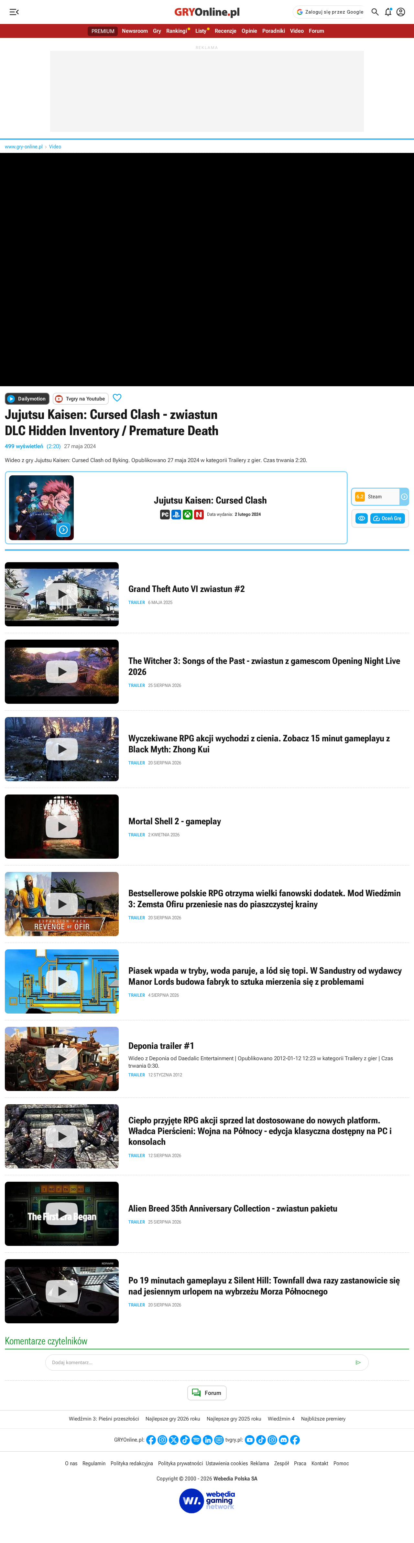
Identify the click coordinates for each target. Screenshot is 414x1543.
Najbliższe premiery (323, 1419)
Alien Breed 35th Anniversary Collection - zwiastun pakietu (207, 1213)
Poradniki (273, 31)
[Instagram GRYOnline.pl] (162, 1440)
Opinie (249, 31)
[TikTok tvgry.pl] (261, 1440)
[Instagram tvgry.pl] (272, 1440)
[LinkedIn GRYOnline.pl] (207, 1440)
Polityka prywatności (180, 1463)
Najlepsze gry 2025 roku (234, 1419)
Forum (316, 31)
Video (297, 31)
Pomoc (341, 1463)
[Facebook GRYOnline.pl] (151, 1440)
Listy (200, 31)
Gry (157, 31)
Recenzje (225, 31)
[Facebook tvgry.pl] (295, 1440)
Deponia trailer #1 (207, 1058)
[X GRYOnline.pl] (174, 1440)
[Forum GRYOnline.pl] (219, 1440)
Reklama (259, 1463)
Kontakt (319, 1463)
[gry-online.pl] (207, 12)
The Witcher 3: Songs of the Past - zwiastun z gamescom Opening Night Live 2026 (207, 671)
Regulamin (93, 1463)
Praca (300, 1463)
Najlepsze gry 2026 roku (173, 1419)
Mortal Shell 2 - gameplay (207, 826)
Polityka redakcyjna (132, 1463)
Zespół (281, 1463)
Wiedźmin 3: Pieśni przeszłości (104, 1419)
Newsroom (135, 31)
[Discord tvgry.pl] (284, 1440)
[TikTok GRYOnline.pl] (185, 1440)
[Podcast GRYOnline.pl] (196, 1440)
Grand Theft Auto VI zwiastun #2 (207, 594)
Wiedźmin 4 (281, 1419)
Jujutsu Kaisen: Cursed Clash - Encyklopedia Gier (176, 507)
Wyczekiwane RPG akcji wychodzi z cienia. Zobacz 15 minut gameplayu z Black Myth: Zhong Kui (207, 749)
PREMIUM (103, 31)
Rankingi (176, 31)
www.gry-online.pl (24, 147)
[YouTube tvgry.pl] (250, 1440)
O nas (71, 1463)
